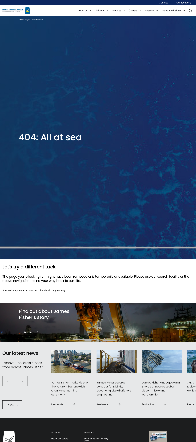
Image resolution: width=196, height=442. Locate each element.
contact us (32, 290)
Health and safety (59, 438)
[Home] (16, 10)
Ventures (116, 10)
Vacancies (89, 432)
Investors (150, 10)
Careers (133, 10)
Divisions (99, 10)
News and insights (171, 10)
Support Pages (24, 20)
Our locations (183, 2)
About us (82, 10)
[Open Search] (190, 10)
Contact (163, 2)
